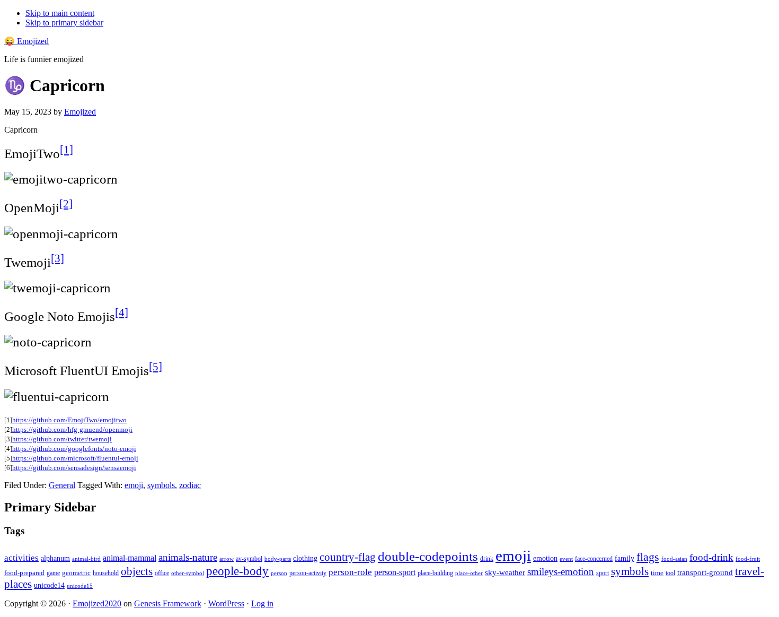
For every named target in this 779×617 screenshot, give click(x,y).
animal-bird (86, 558)
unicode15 (80, 586)
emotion (545, 558)
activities (21, 558)
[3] (57, 258)
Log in (262, 603)
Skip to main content (59, 13)
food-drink (711, 557)
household (106, 573)
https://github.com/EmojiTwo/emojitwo (69, 420)
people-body (237, 571)
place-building (435, 573)
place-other (469, 573)
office (162, 573)
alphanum (55, 558)
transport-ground (705, 572)
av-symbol (249, 558)
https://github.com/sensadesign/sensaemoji (74, 468)
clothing (305, 558)
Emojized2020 (97, 603)
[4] (121, 312)
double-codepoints (428, 556)
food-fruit (748, 558)
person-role (350, 572)
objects (137, 571)
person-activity (307, 573)
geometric (76, 573)
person (279, 573)
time (657, 573)
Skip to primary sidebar (64, 22)
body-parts (277, 558)
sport (602, 573)
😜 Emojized (26, 41)
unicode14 (49, 585)
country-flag (348, 557)
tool (670, 573)
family (624, 558)
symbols (161, 485)
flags (647, 557)
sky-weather (505, 572)
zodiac (190, 485)
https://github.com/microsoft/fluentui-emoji (75, 458)
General (62, 485)
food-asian (674, 559)
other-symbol (187, 573)
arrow (226, 558)
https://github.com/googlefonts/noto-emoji (74, 449)
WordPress (226, 603)
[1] (66, 149)
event (566, 558)
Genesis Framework (167, 603)
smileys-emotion (560, 571)
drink (486, 558)
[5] (155, 366)
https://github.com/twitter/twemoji (62, 439)
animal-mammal (129, 557)
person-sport (394, 572)
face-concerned (594, 558)
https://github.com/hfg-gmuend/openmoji (72, 429)
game (53, 573)
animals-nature (187, 557)
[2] (66, 203)
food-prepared (24, 573)
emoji (134, 485)
